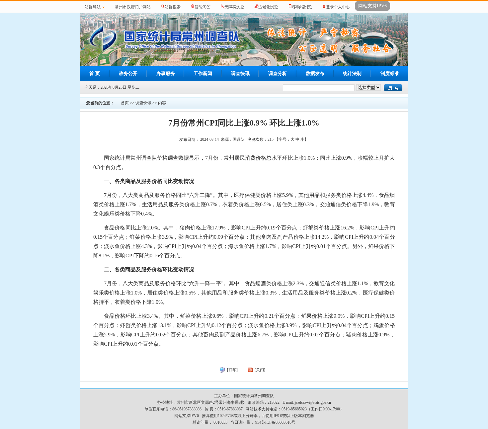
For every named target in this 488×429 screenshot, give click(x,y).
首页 (125, 103)
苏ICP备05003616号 (278, 422)
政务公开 (128, 73)
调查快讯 (240, 73)
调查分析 (277, 73)
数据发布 (315, 73)
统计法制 (352, 73)
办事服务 (165, 73)
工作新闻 (203, 73)
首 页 (94, 73)
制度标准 (389, 73)
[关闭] (260, 370)
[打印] (232, 370)
